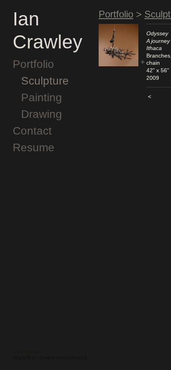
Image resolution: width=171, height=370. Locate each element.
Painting (41, 97)
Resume (33, 147)
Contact (32, 131)
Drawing (41, 114)
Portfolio (33, 64)
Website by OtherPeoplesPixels (50, 358)
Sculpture (45, 81)
